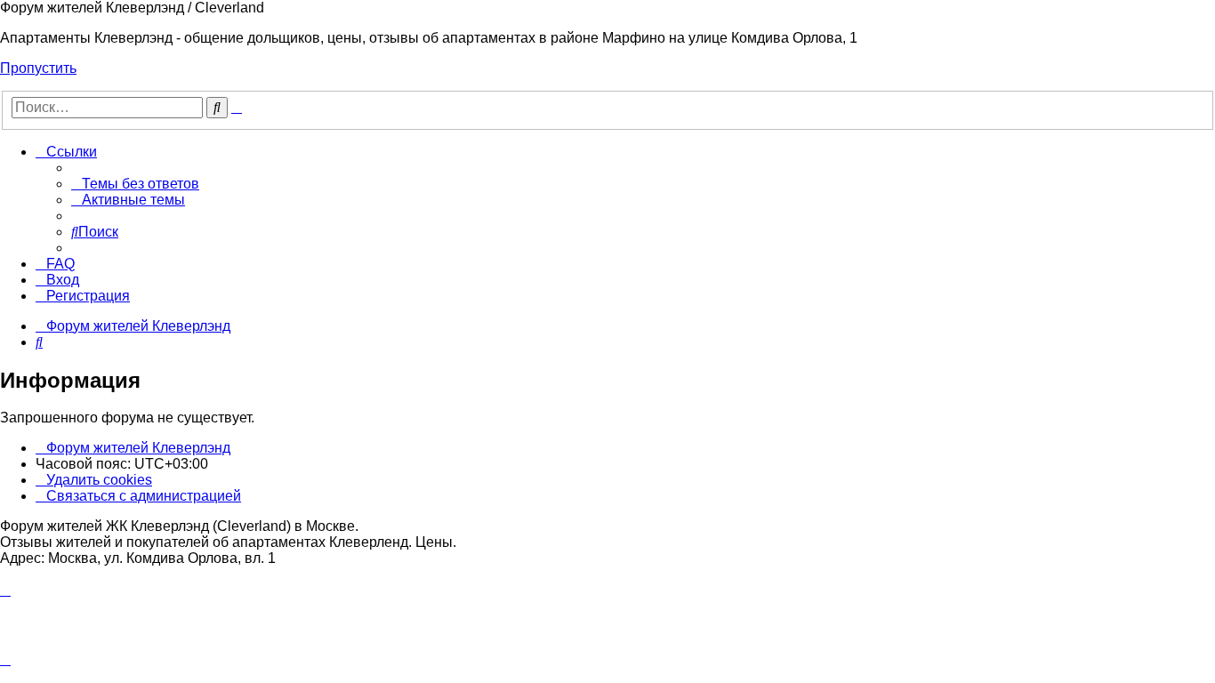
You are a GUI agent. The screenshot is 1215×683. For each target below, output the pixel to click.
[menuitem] (135, 183)
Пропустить (38, 68)
